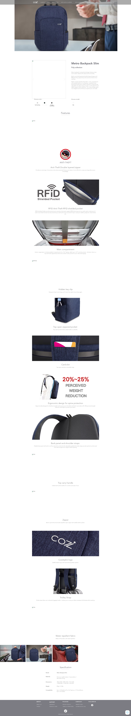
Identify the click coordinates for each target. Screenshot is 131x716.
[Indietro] (33, 79)
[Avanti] (64, 79)
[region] (35, 2)
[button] (37, 105)
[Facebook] (92, 705)
